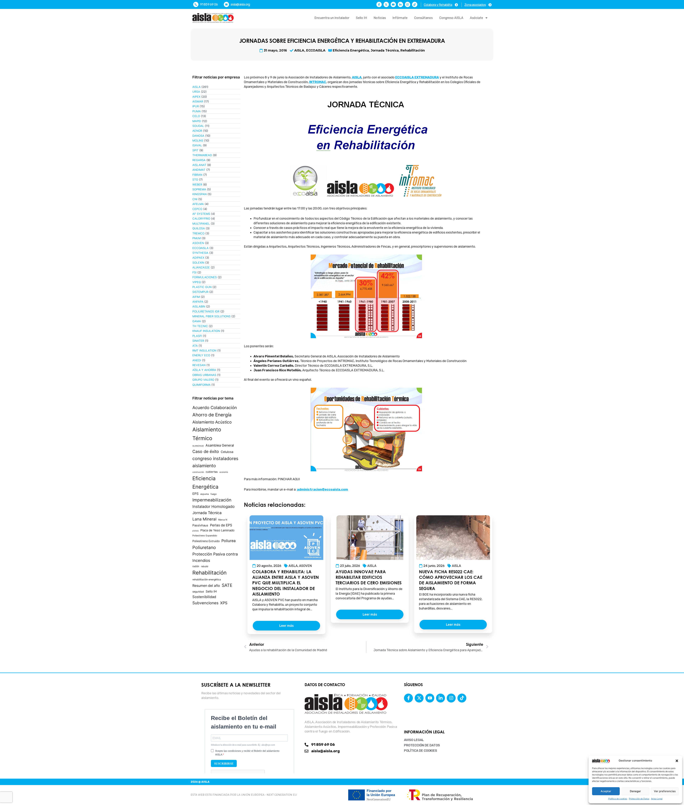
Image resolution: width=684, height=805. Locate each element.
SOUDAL (198, 126)
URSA (196, 91)
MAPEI (196, 121)
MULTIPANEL (201, 223)
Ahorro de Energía (212, 414)
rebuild (204, 566)
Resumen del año (206, 585)
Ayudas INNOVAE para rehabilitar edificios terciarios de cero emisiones (368, 577)
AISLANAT (199, 165)
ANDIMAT (198, 169)
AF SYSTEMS (201, 214)
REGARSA (199, 160)
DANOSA (198, 135)
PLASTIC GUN (202, 287)
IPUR (195, 106)
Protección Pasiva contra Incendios (215, 557)
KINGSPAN (199, 194)
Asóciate (476, 18)
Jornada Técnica (385, 50)
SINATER (198, 340)
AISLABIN (198, 306)
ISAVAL (197, 145)
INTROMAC (317, 82)
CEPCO (197, 209)
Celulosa (227, 452)
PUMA (196, 111)
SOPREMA (199, 189)
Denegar (635, 791)
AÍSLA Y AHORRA (204, 370)
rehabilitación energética (206, 579)
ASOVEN (198, 243)
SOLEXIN (198, 262)
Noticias (380, 18)
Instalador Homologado (213, 506)
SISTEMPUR (200, 292)
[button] (677, 761)
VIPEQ (196, 282)
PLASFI (197, 336)
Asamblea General (220, 445)
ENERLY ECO (201, 355)
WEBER (197, 184)
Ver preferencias (665, 791)
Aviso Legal (656, 798)
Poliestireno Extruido (206, 541)
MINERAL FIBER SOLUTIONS (211, 316)
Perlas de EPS (221, 525)
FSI (194, 272)
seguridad (198, 591)
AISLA (299, 50)
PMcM (196, 238)
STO (195, 179)
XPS (223, 603)
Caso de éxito (205, 451)
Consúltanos (423, 18)
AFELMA (198, 204)
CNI (194, 199)
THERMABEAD (202, 155)
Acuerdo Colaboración (214, 407)
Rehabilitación (412, 50)
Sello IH (361, 18)
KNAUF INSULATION (206, 331)
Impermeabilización (211, 500)
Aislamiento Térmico (206, 433)
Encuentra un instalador (331, 18)
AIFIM (196, 297)
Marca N (222, 519)
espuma (204, 494)
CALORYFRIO (201, 218)
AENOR (197, 130)
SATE (227, 585)
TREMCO (198, 233)
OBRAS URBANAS (204, 375)
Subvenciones (205, 603)
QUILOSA (198, 228)
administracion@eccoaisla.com (322, 489)
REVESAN (199, 365)
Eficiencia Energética (351, 50)
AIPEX (196, 96)
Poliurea (228, 540)
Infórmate (400, 18)
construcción (198, 472)
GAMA (196, 321)
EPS (195, 494)
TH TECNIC (200, 326)
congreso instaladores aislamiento (215, 462)
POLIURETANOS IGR (205, 311)
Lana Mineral (204, 519)
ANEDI (196, 360)
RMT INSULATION (204, 350)
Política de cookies (617, 798)
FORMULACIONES (204, 277)
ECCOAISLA (315, 50)
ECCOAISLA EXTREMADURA (417, 77)
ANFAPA (197, 301)
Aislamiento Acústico (212, 422)
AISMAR (197, 101)
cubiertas (212, 471)
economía (223, 472)
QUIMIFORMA (201, 384)
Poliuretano (204, 547)
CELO (196, 116)
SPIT (195, 150)
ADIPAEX (198, 257)
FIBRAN (197, 174)
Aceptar (606, 791)
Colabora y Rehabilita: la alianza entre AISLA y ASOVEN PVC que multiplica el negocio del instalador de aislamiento (285, 582)
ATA (195, 345)
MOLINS (197, 140)
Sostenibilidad (204, 597)
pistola (195, 531)
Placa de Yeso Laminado (217, 530)
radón (195, 566)
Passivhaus (200, 525)
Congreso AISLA (451, 18)
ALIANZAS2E (201, 267)
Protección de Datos (639, 798)
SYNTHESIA (200, 253)
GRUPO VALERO (203, 379)
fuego (214, 494)
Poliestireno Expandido (204, 535)
